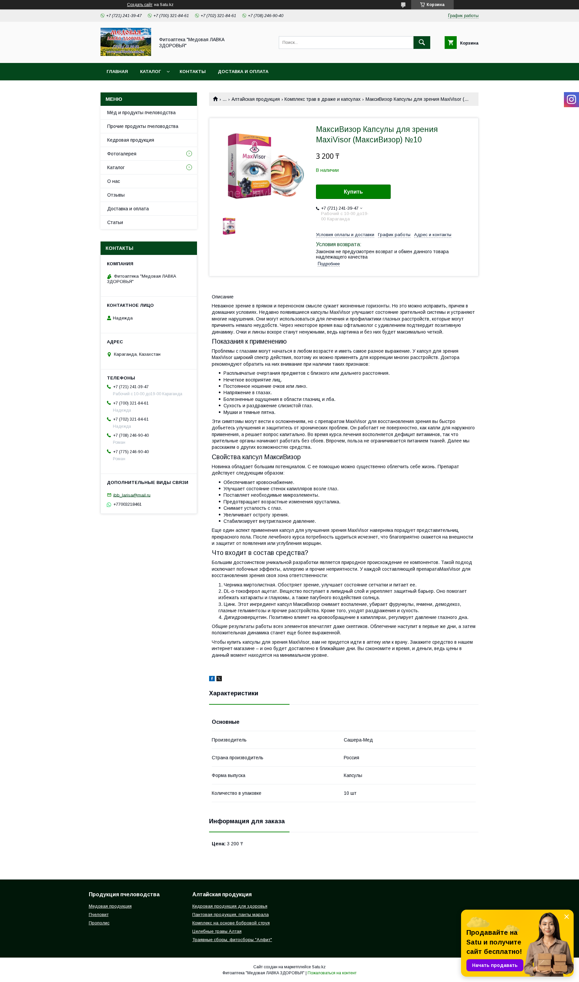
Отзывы (116, 195)
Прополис (99, 922)
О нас (113, 181)
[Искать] (421, 42)
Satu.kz (319, 967)
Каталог (150, 71)
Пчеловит (99, 914)
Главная (117, 71)
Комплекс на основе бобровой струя (231, 922)
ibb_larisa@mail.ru (131, 494)
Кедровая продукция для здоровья (229, 906)
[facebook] (212, 679)
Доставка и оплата (243, 71)
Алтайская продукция (256, 99)
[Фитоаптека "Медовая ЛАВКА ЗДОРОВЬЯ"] (126, 54)
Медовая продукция (110, 906)
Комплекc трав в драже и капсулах (322, 99)
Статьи (115, 222)
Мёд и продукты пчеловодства (141, 112)
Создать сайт (139, 4)
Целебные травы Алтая (217, 931)
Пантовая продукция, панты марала (230, 914)
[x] (219, 679)
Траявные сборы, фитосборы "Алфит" (232, 939)
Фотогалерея (121, 153)
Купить (353, 192)
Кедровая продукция (130, 140)
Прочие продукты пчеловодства (142, 126)
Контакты (193, 71)
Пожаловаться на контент (332, 973)
